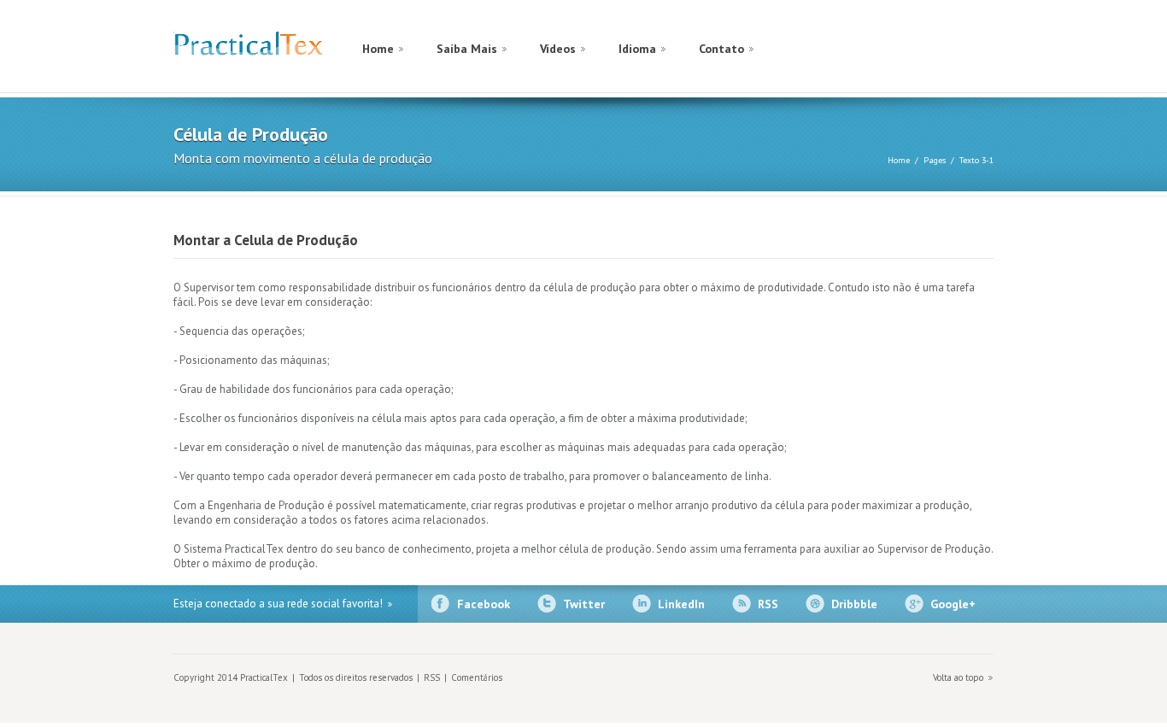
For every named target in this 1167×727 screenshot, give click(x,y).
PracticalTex (248, 47)
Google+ (953, 604)
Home (378, 48)
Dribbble (854, 604)
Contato (721, 48)
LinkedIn (681, 604)
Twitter (584, 604)
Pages (935, 160)
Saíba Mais (467, 48)
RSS (768, 604)
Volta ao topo (958, 677)
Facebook (483, 604)
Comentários (476, 677)
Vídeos (558, 48)
